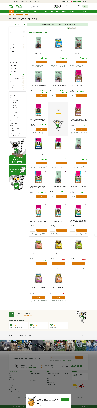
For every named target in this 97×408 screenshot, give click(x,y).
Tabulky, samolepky (15, 135)
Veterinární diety (16, 100)
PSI (12, 93)
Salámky (14, 108)
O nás (35, 1)
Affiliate (82, 397)
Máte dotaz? (65, 1)
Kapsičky (14, 105)
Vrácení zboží (31, 378)
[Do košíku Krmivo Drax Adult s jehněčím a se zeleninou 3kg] (81, 163)
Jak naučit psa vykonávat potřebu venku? (56, 375)
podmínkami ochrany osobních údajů (68, 360)
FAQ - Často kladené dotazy (14, 391)
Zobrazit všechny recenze (27, 315)
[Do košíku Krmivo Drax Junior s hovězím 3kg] (61, 196)
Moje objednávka (12, 383)
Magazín (10, 387)
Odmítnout (65, 403)
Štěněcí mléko (15, 114)
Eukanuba (18, 46)
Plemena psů (50, 380)
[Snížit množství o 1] (31, 62)
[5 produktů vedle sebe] (73, 28)
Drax (18, 44)
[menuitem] (11, 11)
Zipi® (14, 397)
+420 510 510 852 (46, 367)
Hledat (65, 6)
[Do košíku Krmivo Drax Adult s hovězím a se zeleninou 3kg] (41, 62)
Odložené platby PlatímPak (34, 373)
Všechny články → (51, 384)
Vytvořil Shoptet (85, 406)
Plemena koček (50, 382)
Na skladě (18, 36)
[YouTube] (78, 366)
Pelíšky (12, 130)
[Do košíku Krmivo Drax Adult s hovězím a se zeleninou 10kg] (81, 62)
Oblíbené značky (20, 397)
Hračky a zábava (14, 126)
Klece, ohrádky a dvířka (16, 133)
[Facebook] (72, 366)
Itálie (18, 82)
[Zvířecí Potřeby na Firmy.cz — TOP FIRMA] (81, 386)
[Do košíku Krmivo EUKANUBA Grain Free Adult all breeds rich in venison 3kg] (61, 163)
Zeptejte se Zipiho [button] (33, 367)
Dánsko (18, 80)
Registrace (85, 1)
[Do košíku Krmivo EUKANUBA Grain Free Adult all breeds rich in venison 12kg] (41, 129)
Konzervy (14, 103)
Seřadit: (81, 28)
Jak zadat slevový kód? (34, 375)
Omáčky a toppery (16, 112)
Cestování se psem (15, 131)
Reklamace (31, 376)
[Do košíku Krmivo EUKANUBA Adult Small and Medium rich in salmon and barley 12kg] (81, 230)
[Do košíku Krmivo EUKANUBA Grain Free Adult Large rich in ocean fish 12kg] (61, 230)
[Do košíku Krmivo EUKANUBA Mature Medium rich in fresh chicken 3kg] (41, 163)
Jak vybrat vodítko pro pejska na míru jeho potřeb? (58, 373)
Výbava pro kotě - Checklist (53, 378)
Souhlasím (65, 399)
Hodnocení (72, 397)
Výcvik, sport (13, 125)
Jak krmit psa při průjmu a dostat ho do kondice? (57, 376)
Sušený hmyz (15, 117)
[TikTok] (81, 366)
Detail (58, 263)
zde (38, 403)
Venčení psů (13, 120)
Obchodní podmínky (13, 385)
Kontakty (10, 1)
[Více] (85, 11)
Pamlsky (14, 102)
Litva (18, 85)
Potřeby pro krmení (15, 121)
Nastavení (39, 405)
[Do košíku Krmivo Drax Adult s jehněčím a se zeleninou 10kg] (41, 95)
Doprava (16, 1)
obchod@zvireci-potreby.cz (49, 365)
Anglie (18, 76)
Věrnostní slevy (29, 1)
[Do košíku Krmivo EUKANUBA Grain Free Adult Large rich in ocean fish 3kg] (81, 196)
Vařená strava (15, 110)
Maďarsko (18, 89)
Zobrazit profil (81, 335)
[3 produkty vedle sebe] (68, 28)
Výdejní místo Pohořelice (14, 389)
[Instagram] (75, 366)
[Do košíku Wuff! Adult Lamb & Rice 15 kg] (41, 263)
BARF (14, 115)
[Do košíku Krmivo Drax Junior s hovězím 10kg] (61, 95)
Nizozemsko (18, 74)
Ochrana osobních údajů (34, 380)
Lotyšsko (18, 87)
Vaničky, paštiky (16, 107)
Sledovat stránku (80, 377)
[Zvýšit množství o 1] (35, 62)
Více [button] (39, 1)
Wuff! (18, 47)
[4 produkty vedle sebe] (70, 28)
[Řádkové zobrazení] (65, 28)
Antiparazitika (14, 95)
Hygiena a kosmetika (15, 128)
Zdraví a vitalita (14, 123)
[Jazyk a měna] (71, 1)
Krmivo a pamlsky (14, 97)
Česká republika (18, 78)
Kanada (18, 83)
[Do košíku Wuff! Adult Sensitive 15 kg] (61, 62)
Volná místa (11, 393)
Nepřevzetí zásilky (32, 382)
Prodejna (22, 1)
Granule (14, 98)
